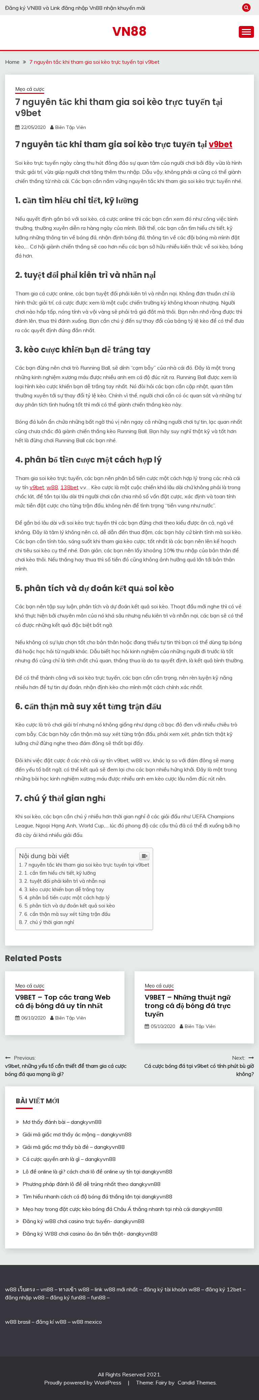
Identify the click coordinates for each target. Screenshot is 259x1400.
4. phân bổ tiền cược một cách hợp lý (67, 897)
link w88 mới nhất (116, 1289)
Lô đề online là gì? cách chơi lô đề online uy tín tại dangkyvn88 (97, 1171)
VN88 (129, 31)
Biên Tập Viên (70, 127)
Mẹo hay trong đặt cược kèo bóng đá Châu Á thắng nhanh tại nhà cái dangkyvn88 (122, 1209)
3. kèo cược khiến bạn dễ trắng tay (64, 889)
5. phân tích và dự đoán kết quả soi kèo (69, 905)
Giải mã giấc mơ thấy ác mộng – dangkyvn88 (77, 1134)
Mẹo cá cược (29, 89)
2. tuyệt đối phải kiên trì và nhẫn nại (65, 881)
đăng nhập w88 (25, 1297)
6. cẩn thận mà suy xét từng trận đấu (67, 914)
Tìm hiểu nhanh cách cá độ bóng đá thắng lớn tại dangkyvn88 (97, 1196)
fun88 (98, 1297)
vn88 (46, 1289)
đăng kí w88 (51, 1321)
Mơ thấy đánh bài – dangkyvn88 (62, 1121)
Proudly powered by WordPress (83, 1382)
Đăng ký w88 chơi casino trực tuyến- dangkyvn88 (83, 1221)
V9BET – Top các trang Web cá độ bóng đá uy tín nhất (63, 1001)
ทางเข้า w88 (74, 1289)
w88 (52, 487)
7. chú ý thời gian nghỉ (49, 922)
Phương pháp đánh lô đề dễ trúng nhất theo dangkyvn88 (92, 1184)
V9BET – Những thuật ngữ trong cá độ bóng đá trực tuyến (188, 1006)
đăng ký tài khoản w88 (171, 1289)
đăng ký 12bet (223, 1289)
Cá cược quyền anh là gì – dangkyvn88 (69, 1159)
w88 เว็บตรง (20, 1289)
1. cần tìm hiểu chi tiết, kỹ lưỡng (60, 873)
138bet (69, 487)
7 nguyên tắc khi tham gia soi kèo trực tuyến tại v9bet (86, 865)
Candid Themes (197, 1382)
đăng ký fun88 (68, 1297)
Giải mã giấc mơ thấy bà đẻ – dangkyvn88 (74, 1146)
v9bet (220, 144)
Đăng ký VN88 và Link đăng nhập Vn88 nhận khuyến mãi (75, 7)
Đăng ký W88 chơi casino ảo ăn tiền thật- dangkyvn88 (90, 1233)
